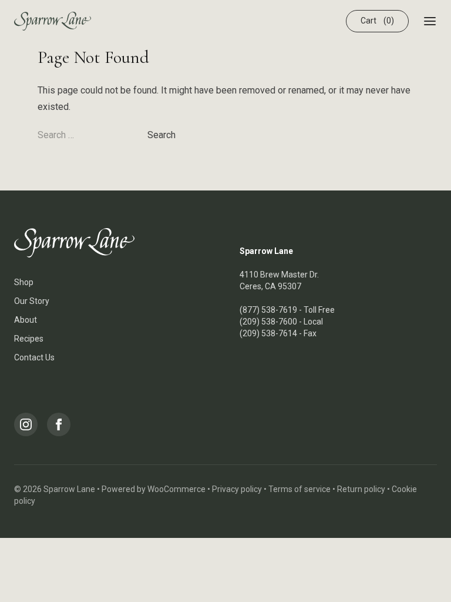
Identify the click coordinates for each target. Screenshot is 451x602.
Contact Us (34, 357)
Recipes (28, 338)
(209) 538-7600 (268, 321)
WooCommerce (176, 489)
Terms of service (299, 489)
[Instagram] (26, 424)
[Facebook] (58, 424)
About (25, 320)
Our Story (31, 301)
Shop (23, 282)
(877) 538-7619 (268, 310)
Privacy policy (237, 489)
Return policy (361, 489)
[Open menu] (430, 21)
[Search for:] (92, 135)
